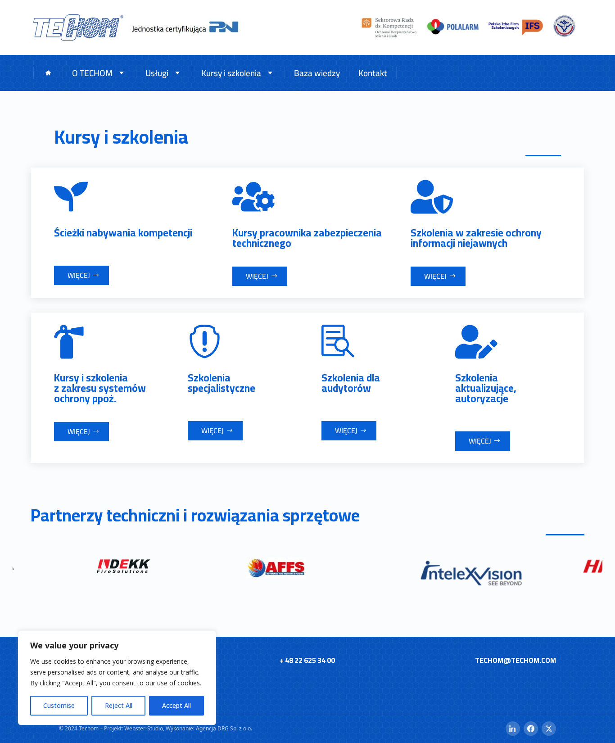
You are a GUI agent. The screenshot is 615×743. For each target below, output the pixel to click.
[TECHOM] (78, 27)
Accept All (176, 705)
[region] (117, 677)
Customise (59, 705)
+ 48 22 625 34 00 (307, 660)
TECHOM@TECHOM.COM (515, 660)
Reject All (118, 705)
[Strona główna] (48, 73)
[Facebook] (531, 728)
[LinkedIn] (513, 728)
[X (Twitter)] (549, 728)
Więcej (79, 275)
